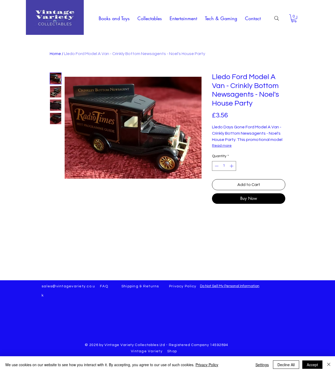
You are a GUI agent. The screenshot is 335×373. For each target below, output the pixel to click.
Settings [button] (262, 364)
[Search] (276, 18)
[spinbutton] (224, 166)
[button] (114, 18)
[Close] (329, 364)
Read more (222, 145)
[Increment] (232, 166)
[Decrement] (216, 166)
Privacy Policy (207, 364)
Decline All (286, 364)
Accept (312, 364)
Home (55, 54)
